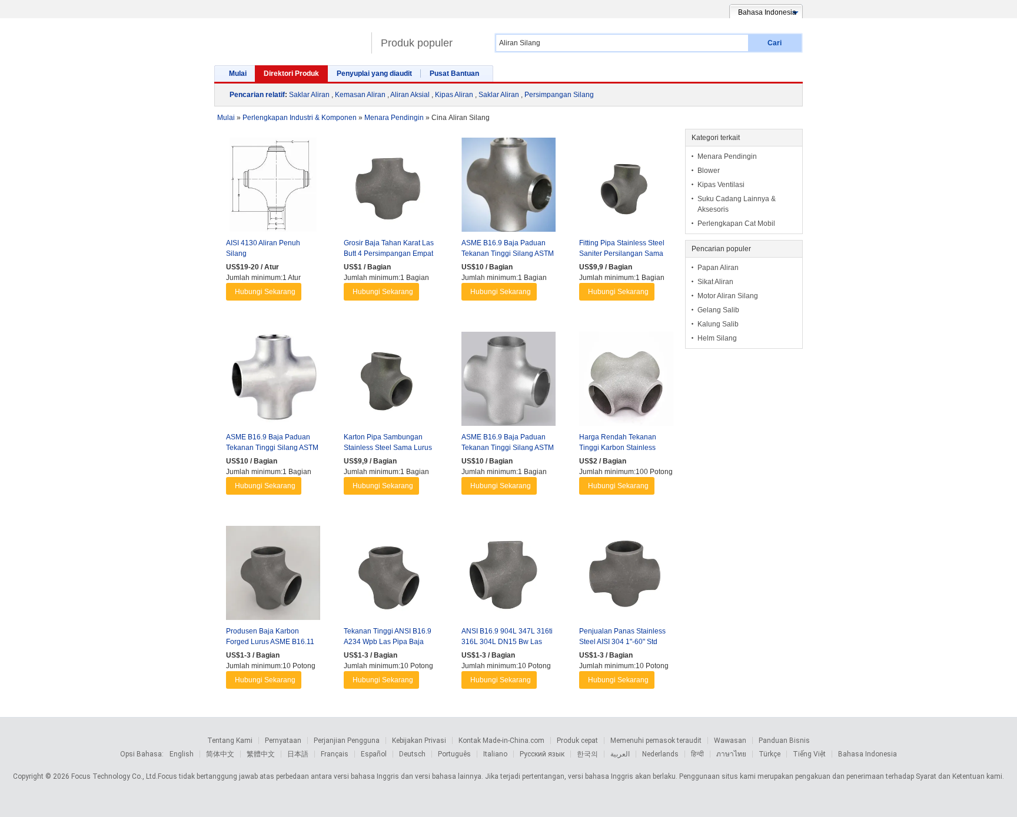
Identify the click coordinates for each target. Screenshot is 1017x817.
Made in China (289, 38)
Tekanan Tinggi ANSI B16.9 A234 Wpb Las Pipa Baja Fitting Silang (387, 641)
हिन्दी (697, 754)
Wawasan (730, 740)
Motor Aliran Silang (727, 296)
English (182, 754)
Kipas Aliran (454, 95)
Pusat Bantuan (454, 73)
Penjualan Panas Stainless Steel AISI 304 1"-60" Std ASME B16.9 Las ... (622, 641)
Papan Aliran (718, 268)
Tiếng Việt (809, 754)
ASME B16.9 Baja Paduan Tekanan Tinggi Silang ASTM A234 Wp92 (272, 447)
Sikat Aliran (715, 282)
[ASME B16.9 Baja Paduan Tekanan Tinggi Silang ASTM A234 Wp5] (508, 188)
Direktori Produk (291, 73)
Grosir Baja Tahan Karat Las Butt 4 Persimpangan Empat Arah (389, 253)
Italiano (495, 754)
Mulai (238, 73)
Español (374, 754)
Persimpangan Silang (559, 95)
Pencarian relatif (257, 95)
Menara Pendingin (727, 156)
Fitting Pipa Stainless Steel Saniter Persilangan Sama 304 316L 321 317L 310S (621, 253)
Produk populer (417, 43)
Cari (774, 43)
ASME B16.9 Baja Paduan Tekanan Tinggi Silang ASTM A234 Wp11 (507, 447)
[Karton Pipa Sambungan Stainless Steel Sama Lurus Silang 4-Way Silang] (391, 382)
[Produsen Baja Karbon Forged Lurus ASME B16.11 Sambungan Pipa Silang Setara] (273, 576)
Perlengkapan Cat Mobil (736, 223)
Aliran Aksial (410, 95)
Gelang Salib (718, 310)
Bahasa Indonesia (867, 754)
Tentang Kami (229, 740)
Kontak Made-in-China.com (501, 740)
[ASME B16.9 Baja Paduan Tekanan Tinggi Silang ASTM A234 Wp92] (273, 382)
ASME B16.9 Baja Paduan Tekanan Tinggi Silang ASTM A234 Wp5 (507, 253)
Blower (708, 170)
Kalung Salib (718, 324)
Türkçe (769, 754)
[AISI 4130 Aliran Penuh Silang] (273, 188)
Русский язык (542, 754)
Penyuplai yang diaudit (374, 73)
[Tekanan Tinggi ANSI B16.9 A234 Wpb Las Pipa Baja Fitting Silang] (391, 576)
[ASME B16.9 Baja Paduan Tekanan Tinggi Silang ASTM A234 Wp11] (508, 382)
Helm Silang (717, 338)
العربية (620, 754)
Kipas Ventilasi (721, 185)
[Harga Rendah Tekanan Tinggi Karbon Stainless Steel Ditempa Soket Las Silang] (626, 382)
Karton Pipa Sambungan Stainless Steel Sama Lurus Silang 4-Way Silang (388, 447)
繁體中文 (261, 754)
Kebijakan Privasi (419, 740)
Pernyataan (283, 740)
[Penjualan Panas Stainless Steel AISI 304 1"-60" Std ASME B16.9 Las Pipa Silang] (626, 576)
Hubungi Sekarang (265, 292)
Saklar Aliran (309, 95)
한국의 (587, 754)
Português (454, 754)
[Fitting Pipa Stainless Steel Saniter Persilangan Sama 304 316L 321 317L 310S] (626, 188)
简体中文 (220, 754)
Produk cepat (577, 740)
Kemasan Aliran (360, 95)
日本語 (297, 754)
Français (334, 754)
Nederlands (660, 754)
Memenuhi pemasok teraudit (656, 740)
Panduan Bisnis (784, 740)
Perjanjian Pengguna (347, 740)
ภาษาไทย (731, 754)
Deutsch (412, 754)
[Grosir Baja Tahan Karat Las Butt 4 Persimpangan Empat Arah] (391, 188)
